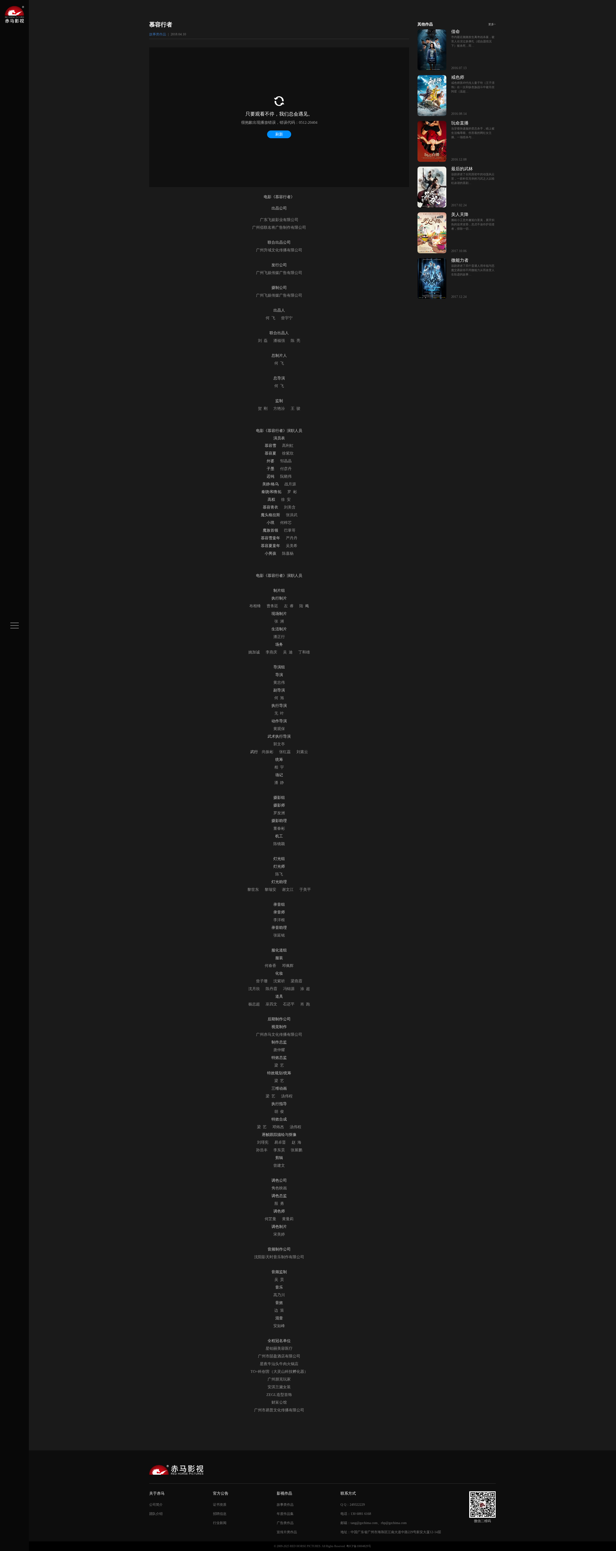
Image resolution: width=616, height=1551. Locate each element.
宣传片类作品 (287, 1532)
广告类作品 (285, 1523)
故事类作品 (157, 34)
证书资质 (219, 1504)
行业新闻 (219, 1523)
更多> (492, 24)
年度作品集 (285, 1514)
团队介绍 (156, 1514)
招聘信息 (219, 1514)
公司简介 (156, 1504)
